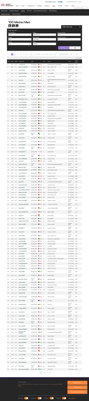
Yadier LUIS (21, 345)
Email (17, 26)
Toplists (23, 10)
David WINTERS (22, 319)
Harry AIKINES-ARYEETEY (24, 189)
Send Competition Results (40, 10)
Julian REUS (21, 161)
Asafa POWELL (22, 70)
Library (79, 1)
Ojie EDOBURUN (22, 336)
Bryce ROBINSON (22, 362)
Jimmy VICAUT (22, 86)
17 (55, 54)
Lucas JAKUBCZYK (23, 173)
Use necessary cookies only (77, 391)
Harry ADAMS (21, 256)
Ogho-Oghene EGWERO (24, 369)
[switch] (40, 398)
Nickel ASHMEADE (23, 104)
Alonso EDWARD (22, 125)
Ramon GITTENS (22, 167)
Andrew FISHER (22, 197)
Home (17, 5)
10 (36, 54)
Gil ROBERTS (21, 228)
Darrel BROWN (22, 155)
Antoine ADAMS (22, 120)
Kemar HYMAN (22, 300)
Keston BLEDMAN (22, 113)
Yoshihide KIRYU (22, 151)
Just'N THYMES (22, 354)
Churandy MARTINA (23, 263)
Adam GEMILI (21, 147)
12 (42, 54)
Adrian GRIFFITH (22, 268)
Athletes (39, 5)
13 (44, 54)
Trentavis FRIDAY (22, 116)
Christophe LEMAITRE (23, 204)
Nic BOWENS (21, 358)
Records (29, 10)
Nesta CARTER (22, 95)
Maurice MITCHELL (23, 185)
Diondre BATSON (22, 141)
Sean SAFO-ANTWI (23, 279)
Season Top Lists (5, 14)
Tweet (14, 26)
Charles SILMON (22, 178)
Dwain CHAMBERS (23, 243)
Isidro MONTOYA (22, 304)
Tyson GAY (21, 80)
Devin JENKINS (22, 326)
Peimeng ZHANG (22, 351)
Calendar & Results (14, 10)
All (75, 48)
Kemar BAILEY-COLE (23, 99)
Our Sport (47, 5)
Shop (73, 5)
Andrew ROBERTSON (23, 211)
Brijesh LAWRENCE (23, 329)
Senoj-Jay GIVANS (23, 200)
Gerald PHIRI (21, 134)
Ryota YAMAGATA (23, 289)
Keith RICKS (21, 322)
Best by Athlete (64, 48)
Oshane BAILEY (22, 282)
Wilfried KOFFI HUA (23, 164)
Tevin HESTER (22, 312)
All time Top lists (16, 14)
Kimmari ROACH (22, 238)
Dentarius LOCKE (22, 130)
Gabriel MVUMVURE (23, 169)
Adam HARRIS (22, 235)
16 (53, 54)
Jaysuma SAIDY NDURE (24, 221)
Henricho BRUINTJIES (23, 339)
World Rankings (53, 10)
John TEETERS (22, 266)
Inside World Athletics (72, 1)
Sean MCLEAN (22, 261)
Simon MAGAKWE (22, 107)
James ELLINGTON (23, 251)
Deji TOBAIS (21, 366)
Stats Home (4, 10)
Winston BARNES (22, 342)
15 (50, 54)
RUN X (67, 5)
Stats (53, 5)
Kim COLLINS (21, 92)
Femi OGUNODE (22, 83)
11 (39, 54)
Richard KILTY (22, 231)
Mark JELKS (21, 181)
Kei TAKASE (21, 253)
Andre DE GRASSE (23, 296)
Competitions (30, 5)
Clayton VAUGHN (22, 248)
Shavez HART (22, 218)
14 (47, 54)
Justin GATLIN (22, 64)
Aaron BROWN (22, 176)
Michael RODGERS (23, 73)
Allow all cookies (77, 382)
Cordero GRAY (22, 315)
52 (71, 54)
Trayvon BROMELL (23, 102)
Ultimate (60, 5)
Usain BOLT (21, 110)
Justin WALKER (22, 241)
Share (10, 26)
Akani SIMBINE (22, 123)
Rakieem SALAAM (22, 192)
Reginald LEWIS (22, 293)
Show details (72, 398)
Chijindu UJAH (22, 89)
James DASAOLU (22, 118)
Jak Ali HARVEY (22, 348)
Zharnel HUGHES (22, 224)
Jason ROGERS (22, 144)
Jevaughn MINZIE (22, 308)
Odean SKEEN (22, 271)
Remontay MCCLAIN (23, 284)
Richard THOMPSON (23, 67)
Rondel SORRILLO (22, 194)
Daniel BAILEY (22, 208)
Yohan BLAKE (21, 128)
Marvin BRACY (22, 187)
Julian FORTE (21, 137)
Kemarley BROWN (22, 76)
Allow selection (77, 387)
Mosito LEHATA (22, 258)
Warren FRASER (22, 287)
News (23, 5)
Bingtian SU (21, 215)
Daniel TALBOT (22, 275)
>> (76, 54)
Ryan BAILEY (21, 246)
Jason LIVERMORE (23, 158)
